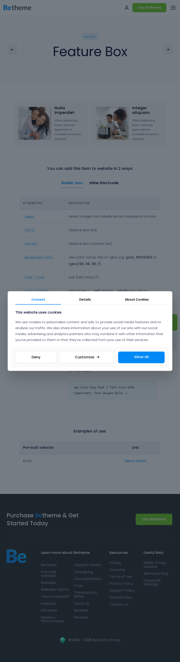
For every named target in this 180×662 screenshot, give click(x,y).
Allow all (141, 357)
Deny (36, 357)
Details (85, 299)
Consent (38, 299)
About (137, 299)
